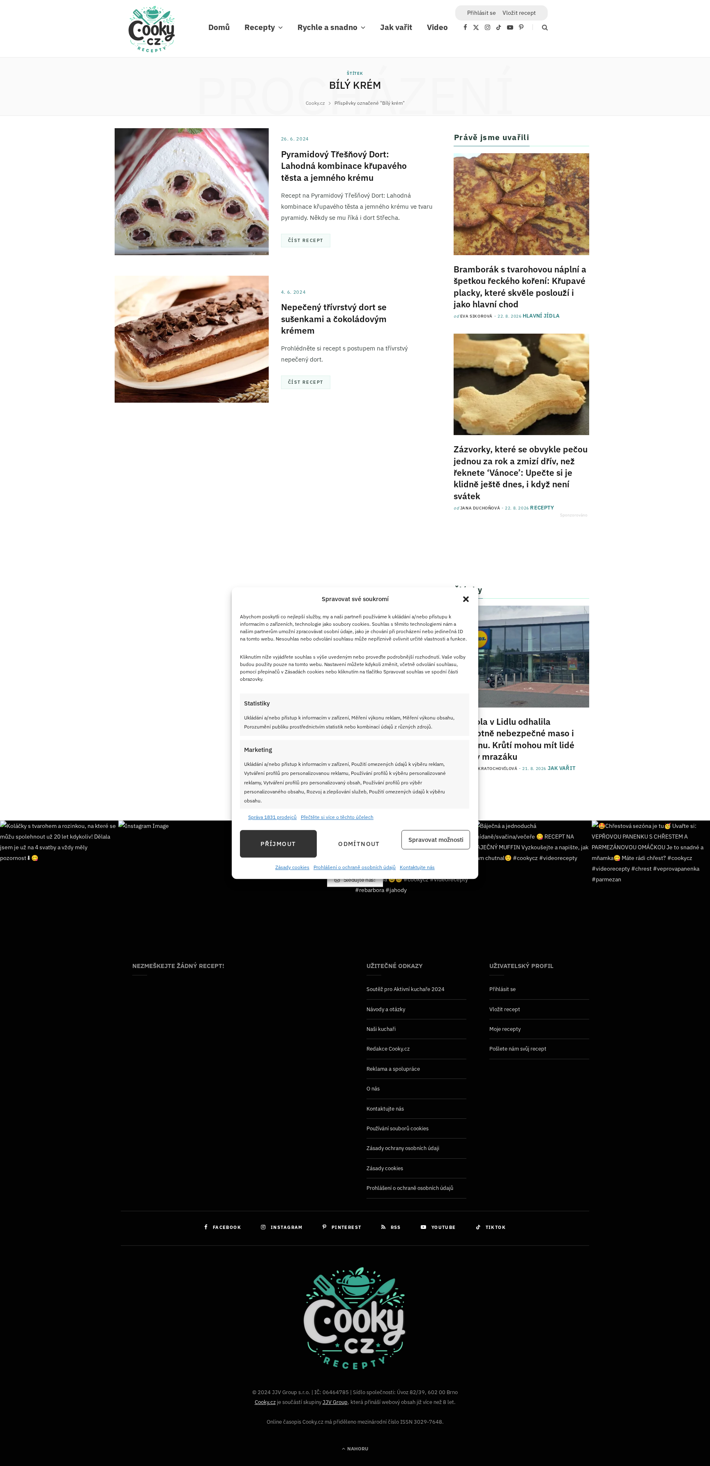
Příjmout (278, 844)
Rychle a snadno (327, 27)
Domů (219, 27)
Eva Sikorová (476, 316)
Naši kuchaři (381, 1029)
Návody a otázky (386, 1009)
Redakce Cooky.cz (388, 1048)
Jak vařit (396, 27)
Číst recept (305, 240)
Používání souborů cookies (398, 1128)
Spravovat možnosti (435, 840)
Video (437, 27)
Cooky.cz (265, 1402)
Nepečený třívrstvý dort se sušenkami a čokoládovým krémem (334, 318)
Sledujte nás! (359, 879)
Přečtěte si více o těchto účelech (337, 817)
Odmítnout (359, 844)
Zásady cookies (292, 867)
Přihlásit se (502, 989)
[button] (466, 599)
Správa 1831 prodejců (272, 817)
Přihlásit (481, 12)
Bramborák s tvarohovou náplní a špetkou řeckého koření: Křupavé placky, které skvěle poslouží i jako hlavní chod (520, 286)
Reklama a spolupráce (393, 1068)
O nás (373, 1088)
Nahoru (357, 1448)
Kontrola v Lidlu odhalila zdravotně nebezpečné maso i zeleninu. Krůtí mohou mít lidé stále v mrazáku (514, 739)
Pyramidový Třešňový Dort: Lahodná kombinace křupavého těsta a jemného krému (344, 165)
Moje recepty (505, 1029)
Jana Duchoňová (480, 508)
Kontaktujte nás (417, 867)
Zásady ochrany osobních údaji (403, 1148)
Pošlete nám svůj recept (517, 1048)
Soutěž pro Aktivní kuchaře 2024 (406, 989)
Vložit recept (519, 12)
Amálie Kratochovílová (489, 768)
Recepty (259, 27)
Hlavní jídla (541, 315)
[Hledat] (540, 27)
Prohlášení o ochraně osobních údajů (355, 867)
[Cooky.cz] (151, 31)
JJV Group (335, 1402)
